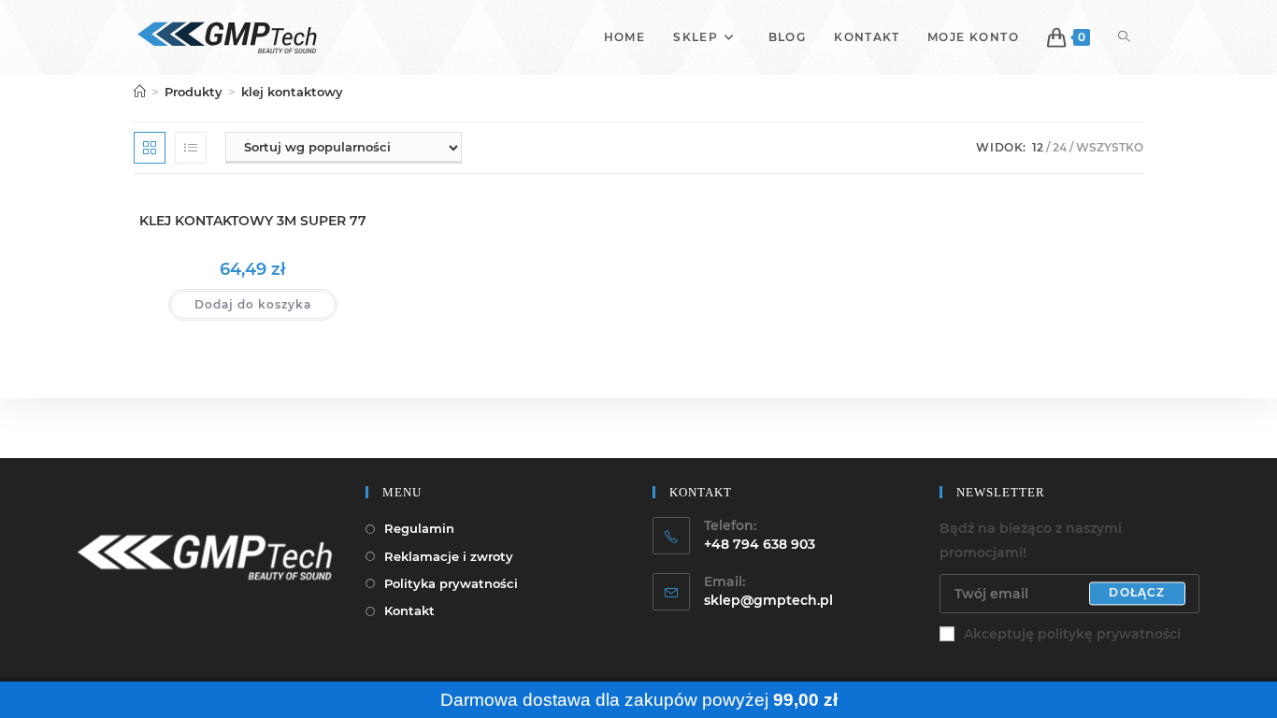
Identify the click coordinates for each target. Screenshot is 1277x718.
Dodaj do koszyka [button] (252, 304)
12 (1037, 147)
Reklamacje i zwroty (448, 556)
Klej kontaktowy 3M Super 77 (252, 220)
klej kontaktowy (292, 91)
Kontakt (409, 610)
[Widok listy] (191, 148)
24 (1060, 147)
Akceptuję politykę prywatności (1072, 633)
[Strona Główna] (140, 91)
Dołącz (1137, 593)
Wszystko (1109, 147)
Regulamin (419, 528)
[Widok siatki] (149, 148)
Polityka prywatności (451, 583)
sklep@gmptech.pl (768, 600)
